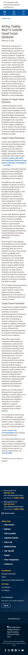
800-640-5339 (9, 504)
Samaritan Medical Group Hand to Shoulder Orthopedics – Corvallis (14, 163)
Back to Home (6, 18)
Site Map (9, 643)
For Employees (6, 587)
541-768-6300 (7, 453)
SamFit (4, 577)
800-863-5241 (9, 493)
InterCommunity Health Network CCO (13, 580)
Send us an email (9, 513)
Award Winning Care (14, 619)
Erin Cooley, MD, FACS (14, 158)
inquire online (19, 498)
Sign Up (6, 605)
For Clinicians (6, 590)
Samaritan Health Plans (9, 574)
